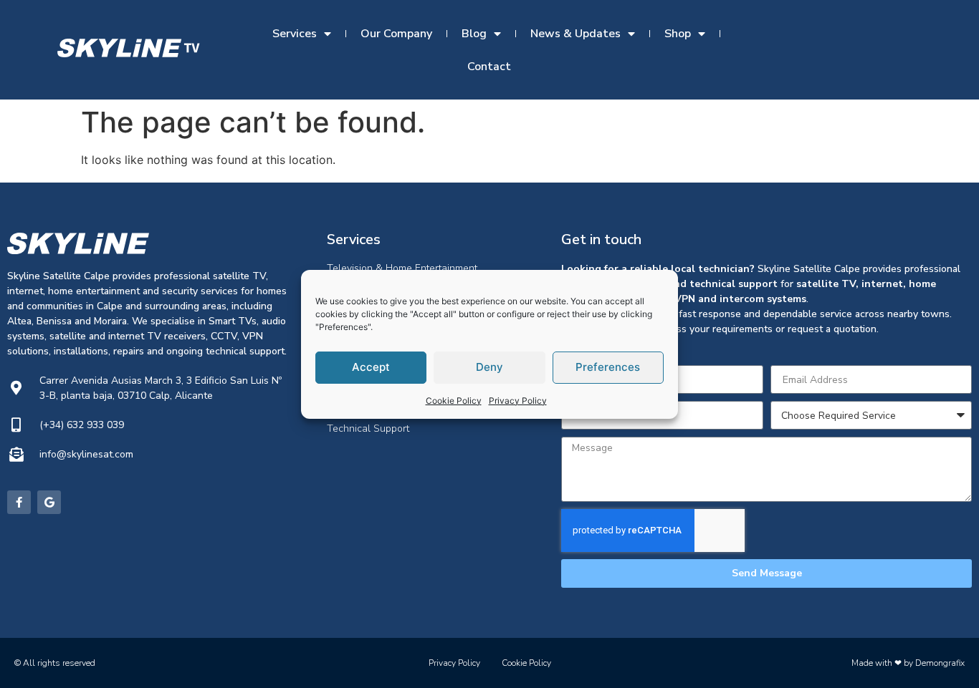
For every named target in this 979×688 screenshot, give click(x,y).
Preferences (608, 367)
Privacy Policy (518, 400)
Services (294, 34)
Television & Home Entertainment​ (402, 268)
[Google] (49, 502)
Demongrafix (940, 663)
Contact (489, 66)
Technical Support (368, 428)
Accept (371, 367)
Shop (677, 34)
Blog (474, 34)
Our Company (396, 34)
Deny (489, 367)
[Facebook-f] (19, 502)
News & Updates (575, 34)
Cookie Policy (454, 400)
